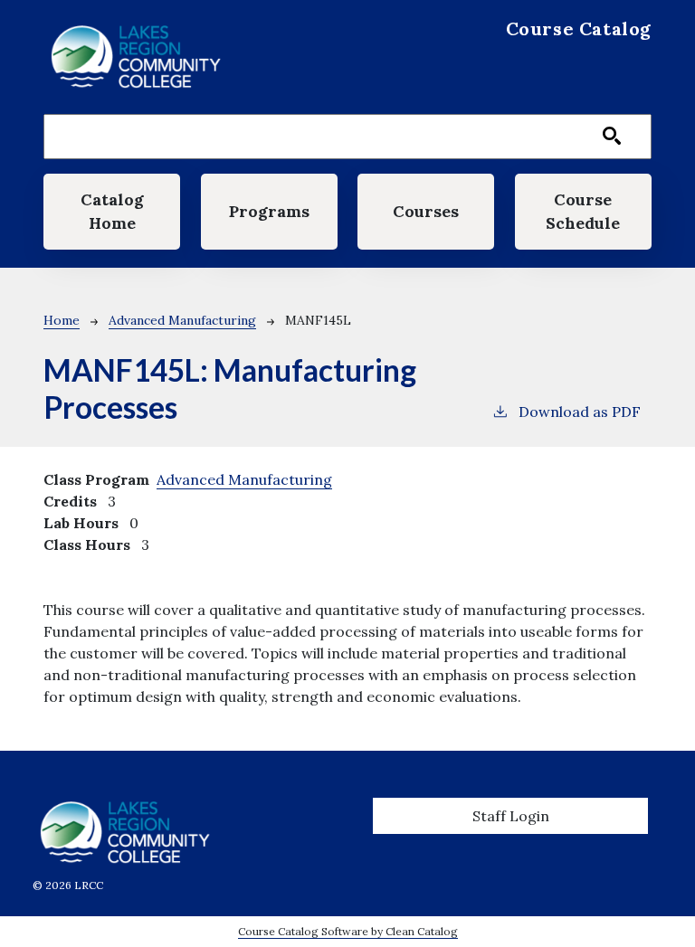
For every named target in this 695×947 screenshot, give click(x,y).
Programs (269, 211)
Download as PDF (580, 411)
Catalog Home (112, 211)
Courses (426, 211)
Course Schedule (583, 211)
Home (61, 320)
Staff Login (510, 816)
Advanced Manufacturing (182, 320)
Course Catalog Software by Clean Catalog (348, 931)
